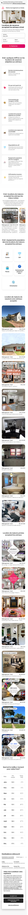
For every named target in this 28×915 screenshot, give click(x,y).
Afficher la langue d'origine (18, 3)
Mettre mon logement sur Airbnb (15, 8)
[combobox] (13, 36)
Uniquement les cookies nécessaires (13, 900)
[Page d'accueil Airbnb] (3, 8)
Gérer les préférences (13, 905)
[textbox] (7, 41)
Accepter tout (13, 896)
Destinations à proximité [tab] (8, 857)
